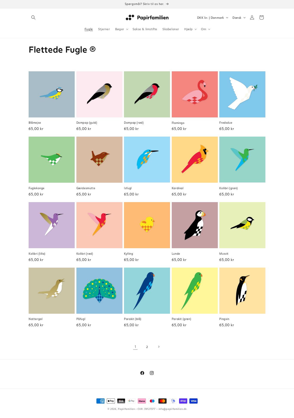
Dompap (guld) (86, 122)
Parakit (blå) (132, 319)
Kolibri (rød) (84, 253)
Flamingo (178, 123)
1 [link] (135, 347)
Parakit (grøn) (181, 319)
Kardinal (178, 188)
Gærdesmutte (85, 188)
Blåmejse (35, 122)
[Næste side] (158, 346)
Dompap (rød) (134, 122)
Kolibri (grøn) (228, 188)
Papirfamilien (126, 408)
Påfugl (80, 319)
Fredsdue (225, 122)
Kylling (128, 253)
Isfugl (128, 188)
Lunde (176, 253)
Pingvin (224, 319)
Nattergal (35, 319)
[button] (33, 17)
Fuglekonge (37, 188)
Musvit (224, 253)
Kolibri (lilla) (37, 253)
